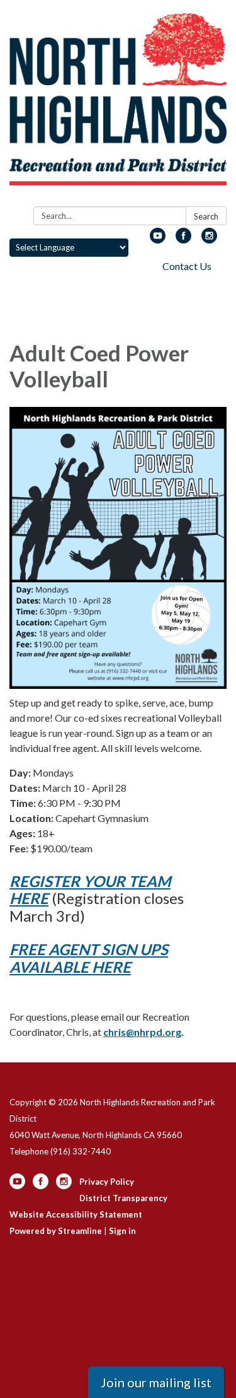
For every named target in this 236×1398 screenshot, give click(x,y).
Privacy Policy (106, 1182)
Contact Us (186, 266)
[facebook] (183, 239)
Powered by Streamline (55, 1231)
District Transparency (123, 1198)
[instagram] (209, 239)
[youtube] (158, 239)
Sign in (122, 1231)
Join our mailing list (156, 1382)
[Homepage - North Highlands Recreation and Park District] (118, 106)
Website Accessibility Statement (75, 1214)
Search (206, 216)
